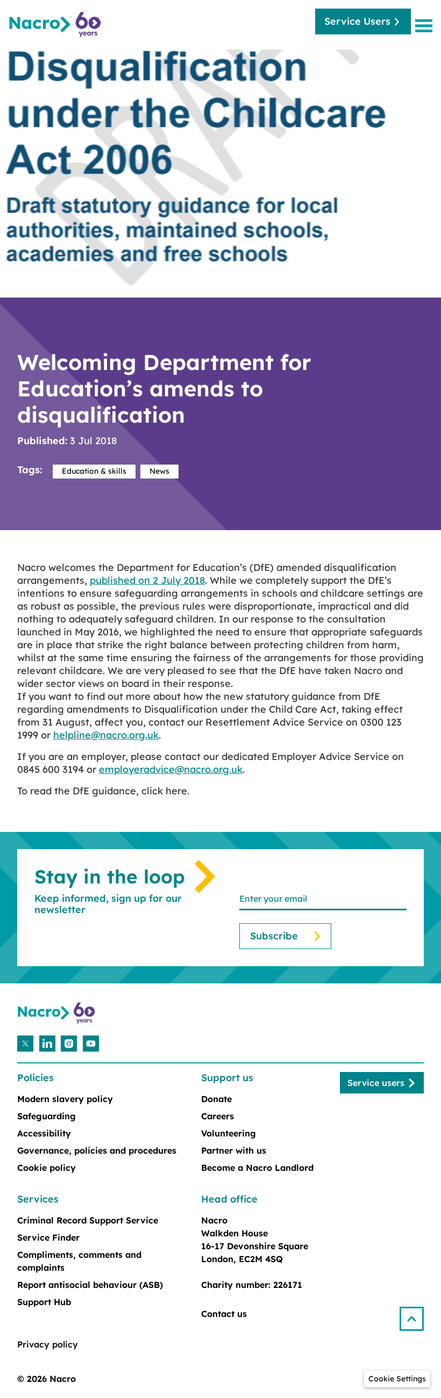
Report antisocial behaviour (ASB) (90, 1284)
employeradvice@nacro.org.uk (171, 769)
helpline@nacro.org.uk (106, 735)
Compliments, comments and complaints (79, 1261)
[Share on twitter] (25, 1043)
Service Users (357, 21)
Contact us (224, 1313)
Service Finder (48, 1237)
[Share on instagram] (69, 1043)
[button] (416, 1314)
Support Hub (44, 1301)
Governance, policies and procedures (96, 1150)
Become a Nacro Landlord (257, 1167)
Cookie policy (46, 1167)
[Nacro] (56, 25)
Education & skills (94, 471)
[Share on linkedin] (47, 1043)
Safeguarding (46, 1116)
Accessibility (44, 1133)
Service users (375, 1082)
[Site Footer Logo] (57, 1013)
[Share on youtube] (91, 1043)
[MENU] (425, 25)
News (159, 471)
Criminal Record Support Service (87, 1220)
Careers (217, 1116)
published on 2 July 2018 (147, 580)
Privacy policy (47, 1344)
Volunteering (228, 1133)
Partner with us (233, 1150)
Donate (216, 1098)
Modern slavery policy (65, 1098)
